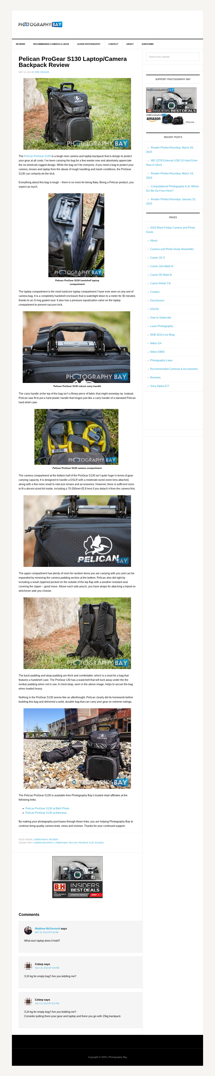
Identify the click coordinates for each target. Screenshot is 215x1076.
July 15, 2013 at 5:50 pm (47, 1003)
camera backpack (43, 843)
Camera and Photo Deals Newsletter (172, 249)
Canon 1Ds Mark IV (162, 266)
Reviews (53, 839)
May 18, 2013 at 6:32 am (46, 932)
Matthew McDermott (47, 928)
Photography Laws (161, 360)
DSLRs (154, 309)
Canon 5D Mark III (161, 274)
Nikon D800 (157, 351)
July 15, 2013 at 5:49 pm (47, 968)
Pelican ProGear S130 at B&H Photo (47, 808)
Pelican (73, 843)
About (153, 240)
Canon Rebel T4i (160, 283)
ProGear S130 (86, 843)
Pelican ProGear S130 (37, 156)
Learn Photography (161, 326)
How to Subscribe (160, 317)
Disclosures (157, 300)
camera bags (40, 839)
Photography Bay (40, 24)
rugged (99, 843)
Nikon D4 (155, 343)
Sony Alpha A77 (159, 386)
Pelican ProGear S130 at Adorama (46, 812)
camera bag (61, 843)
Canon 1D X (157, 257)
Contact (154, 291)
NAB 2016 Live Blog (162, 334)
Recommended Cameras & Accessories (174, 369)
